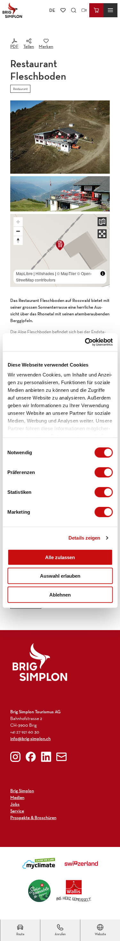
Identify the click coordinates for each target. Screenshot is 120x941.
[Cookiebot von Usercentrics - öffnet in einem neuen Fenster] (85, 342)
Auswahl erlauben (60, 576)
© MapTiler (66, 273)
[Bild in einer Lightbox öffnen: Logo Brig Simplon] (39, 662)
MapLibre (24, 273)
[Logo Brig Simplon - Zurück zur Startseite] (12, 10)
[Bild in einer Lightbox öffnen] (60, 193)
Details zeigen (84, 538)
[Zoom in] (18, 221)
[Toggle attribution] (103, 273)
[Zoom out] (18, 231)
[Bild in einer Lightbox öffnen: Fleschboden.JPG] (60, 136)
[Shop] (96, 10)
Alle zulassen (60, 557)
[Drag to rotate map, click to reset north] (18, 240)
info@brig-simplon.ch (30, 738)
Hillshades (45, 273)
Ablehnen (60, 594)
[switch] (103, 472)
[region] (60, 250)
